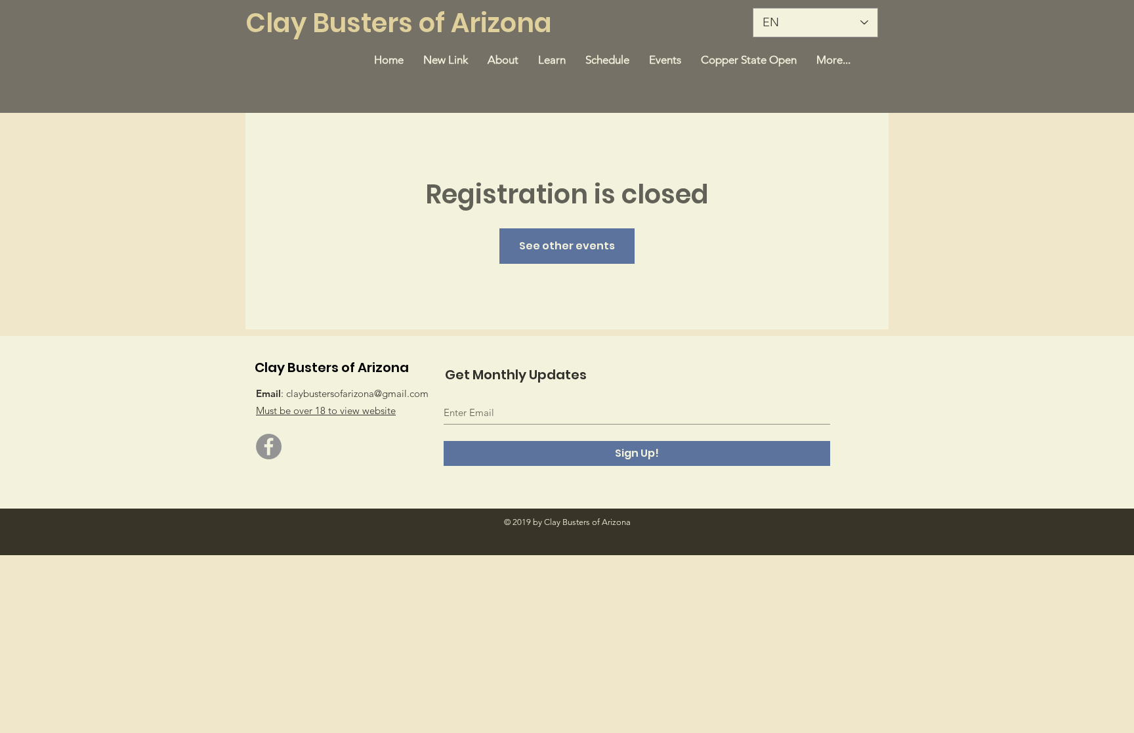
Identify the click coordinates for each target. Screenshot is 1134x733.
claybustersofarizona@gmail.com (357, 393)
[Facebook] (269, 446)
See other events (567, 245)
